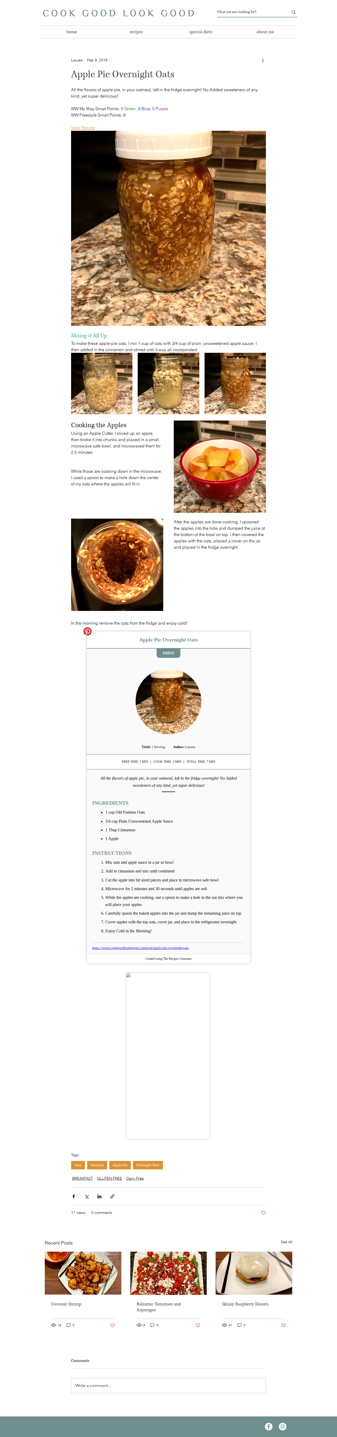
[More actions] (263, 60)
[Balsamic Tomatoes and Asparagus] (168, 1273)
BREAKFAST (82, 1178)
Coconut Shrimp (66, 1304)
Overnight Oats (148, 1165)
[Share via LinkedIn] (99, 1196)
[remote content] (168, 797)
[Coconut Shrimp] (83, 1273)
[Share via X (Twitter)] (86, 1196)
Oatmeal (97, 1165)
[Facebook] (268, 1426)
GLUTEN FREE (109, 1178)
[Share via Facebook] (73, 1196)
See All (286, 1242)
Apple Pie (120, 1165)
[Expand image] (101, 383)
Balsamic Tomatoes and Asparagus (159, 1307)
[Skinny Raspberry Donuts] (254, 1273)
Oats (78, 1165)
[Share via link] (112, 1196)
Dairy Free (135, 1178)
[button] (200, 32)
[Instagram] (282, 1426)
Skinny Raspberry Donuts (245, 1304)
